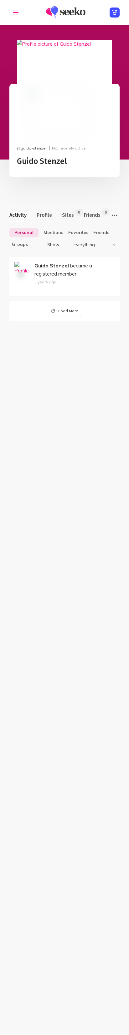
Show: (53, 244)
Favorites (78, 232)
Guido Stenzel (51, 265)
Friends (92, 214)
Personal (24, 232)
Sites (68, 214)
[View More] (115, 215)
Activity (18, 215)
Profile (44, 215)
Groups (20, 244)
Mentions (53, 232)
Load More (68, 310)
